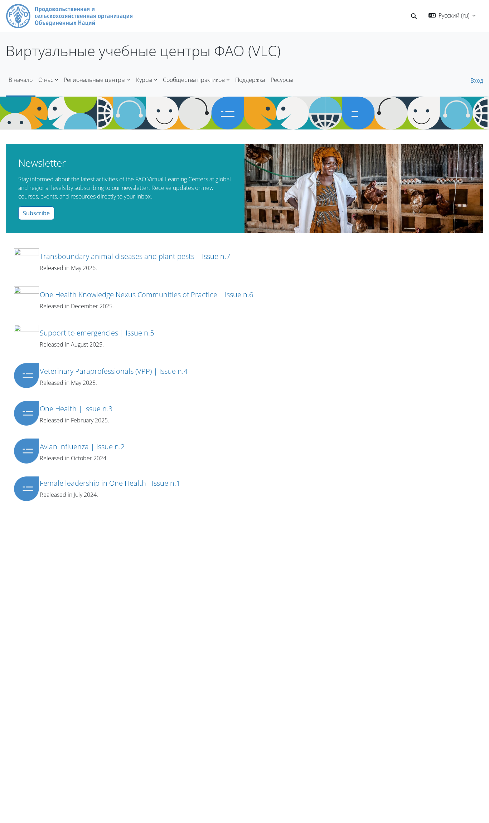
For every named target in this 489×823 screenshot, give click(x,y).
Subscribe (36, 213)
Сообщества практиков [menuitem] (194, 80)
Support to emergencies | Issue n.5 (97, 333)
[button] (414, 16)
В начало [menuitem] (21, 80)
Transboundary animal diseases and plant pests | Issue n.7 (135, 256)
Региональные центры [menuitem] (95, 80)
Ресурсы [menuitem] (282, 80)
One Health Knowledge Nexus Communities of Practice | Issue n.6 (146, 294)
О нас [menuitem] (45, 80)
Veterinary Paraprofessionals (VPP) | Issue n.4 (114, 371)
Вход (476, 80)
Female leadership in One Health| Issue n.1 (110, 483)
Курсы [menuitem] (144, 80)
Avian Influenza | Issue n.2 (82, 446)
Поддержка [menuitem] (250, 80)
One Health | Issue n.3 (76, 408)
